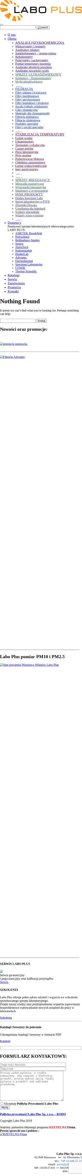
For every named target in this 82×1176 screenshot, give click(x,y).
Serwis (4, 982)
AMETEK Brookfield (28, 233)
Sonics (19, 243)
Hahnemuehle (23, 250)
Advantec (21, 257)
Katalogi (5, 1041)
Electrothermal (24, 261)
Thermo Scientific (26, 271)
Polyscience (22, 236)
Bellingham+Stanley (27, 240)
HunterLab (21, 254)
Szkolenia (6, 1017)
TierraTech (21, 247)
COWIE (20, 268)
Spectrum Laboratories (29, 264)
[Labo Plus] (41, 20)
